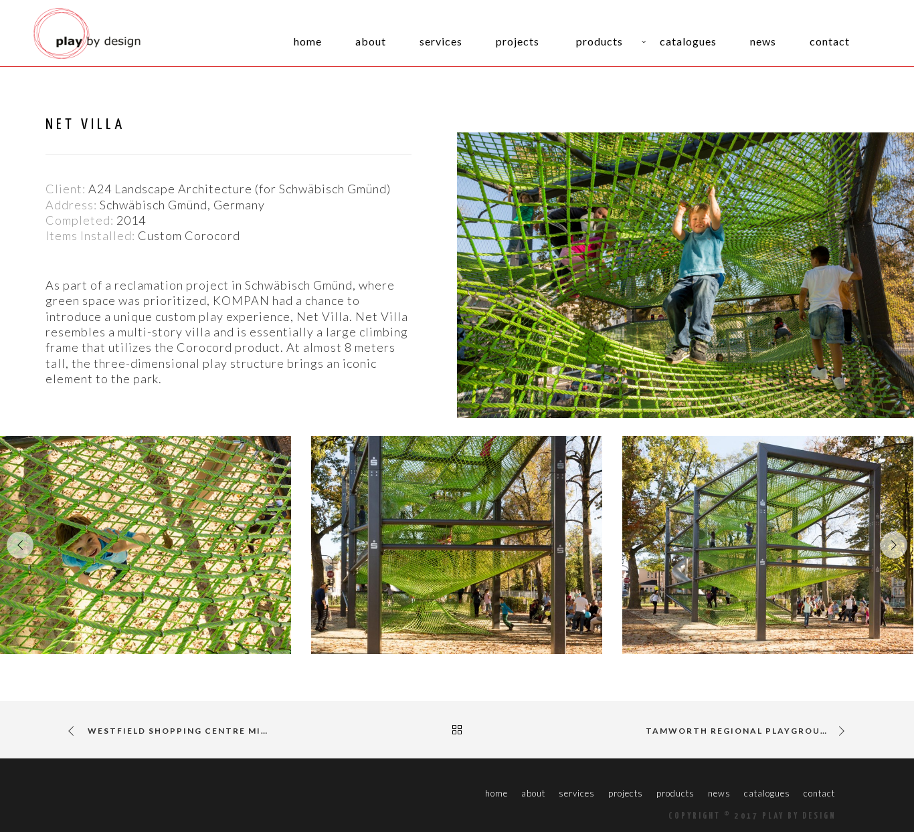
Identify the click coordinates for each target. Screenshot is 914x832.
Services (577, 793)
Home (496, 793)
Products (675, 793)
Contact (819, 793)
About (533, 793)
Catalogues (767, 793)
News (719, 793)
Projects (625, 793)
